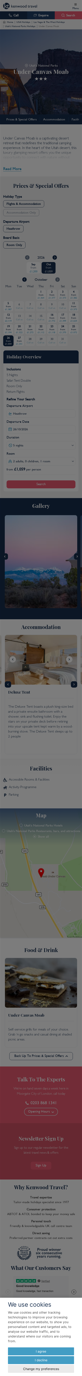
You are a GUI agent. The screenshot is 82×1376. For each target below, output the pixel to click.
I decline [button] (41, 1360)
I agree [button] (41, 1351)
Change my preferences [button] (41, 1369)
